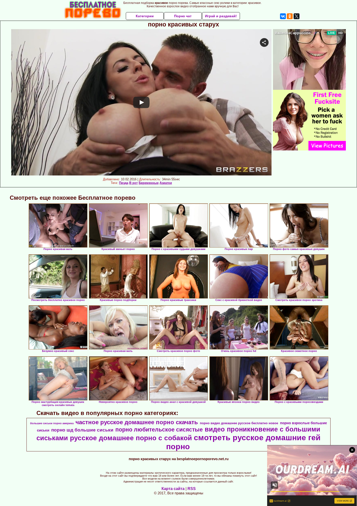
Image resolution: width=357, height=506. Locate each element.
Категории (145, 16)
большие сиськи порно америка (52, 423)
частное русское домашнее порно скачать (137, 422)
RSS (191, 489)
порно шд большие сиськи (82, 429)
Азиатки (166, 183)
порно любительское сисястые (159, 429)
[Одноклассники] (290, 16)
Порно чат (183, 16)
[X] (296, 16)
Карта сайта (173, 489)
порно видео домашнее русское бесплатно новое (239, 423)
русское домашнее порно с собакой (131, 438)
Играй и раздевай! (221, 16)
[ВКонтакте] (283, 16)
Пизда (123, 183)
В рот (133, 183)
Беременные (149, 183)
